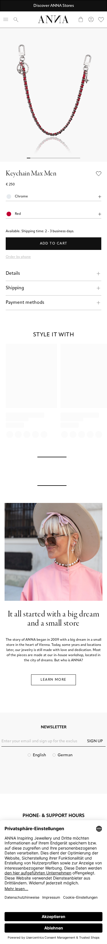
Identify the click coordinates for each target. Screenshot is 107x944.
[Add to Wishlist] (98, 174)
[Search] (16, 19)
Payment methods (25, 302)
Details (13, 273)
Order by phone (18, 257)
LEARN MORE (53, 680)
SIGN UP (95, 741)
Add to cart (53, 243)
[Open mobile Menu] (5, 19)
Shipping (15, 288)
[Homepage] (53, 19)
